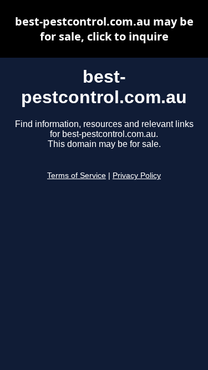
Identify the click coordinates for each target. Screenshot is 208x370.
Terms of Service (76, 175)
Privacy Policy (137, 175)
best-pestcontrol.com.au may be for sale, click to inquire (104, 29)
